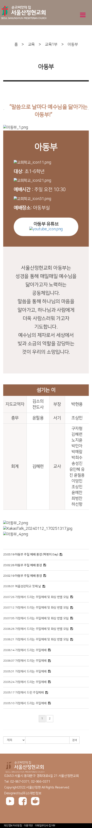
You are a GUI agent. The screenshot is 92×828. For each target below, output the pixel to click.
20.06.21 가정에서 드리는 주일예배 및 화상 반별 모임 (36, 639)
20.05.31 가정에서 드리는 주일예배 (24, 671)
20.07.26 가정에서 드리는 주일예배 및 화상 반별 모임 (36, 597)
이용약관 (28, 825)
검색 (74, 740)
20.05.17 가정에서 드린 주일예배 (23, 692)
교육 (31, 44)
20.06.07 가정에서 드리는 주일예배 (24, 660)
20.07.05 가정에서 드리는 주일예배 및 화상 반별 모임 (36, 618)
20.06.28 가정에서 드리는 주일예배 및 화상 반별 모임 (36, 629)
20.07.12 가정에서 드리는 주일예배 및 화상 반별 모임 (36, 607)
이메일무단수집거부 (45, 825)
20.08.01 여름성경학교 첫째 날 (22, 586)
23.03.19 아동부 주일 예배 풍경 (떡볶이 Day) (30, 554)
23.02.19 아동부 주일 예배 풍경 (22, 576)
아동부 (73, 44)
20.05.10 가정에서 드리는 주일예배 (24, 703)
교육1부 (51, 44)
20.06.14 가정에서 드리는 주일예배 (24, 650)
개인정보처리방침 (13, 825)
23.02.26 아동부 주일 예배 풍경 (22, 565)
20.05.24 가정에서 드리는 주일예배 (24, 682)
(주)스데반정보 (32, 793)
